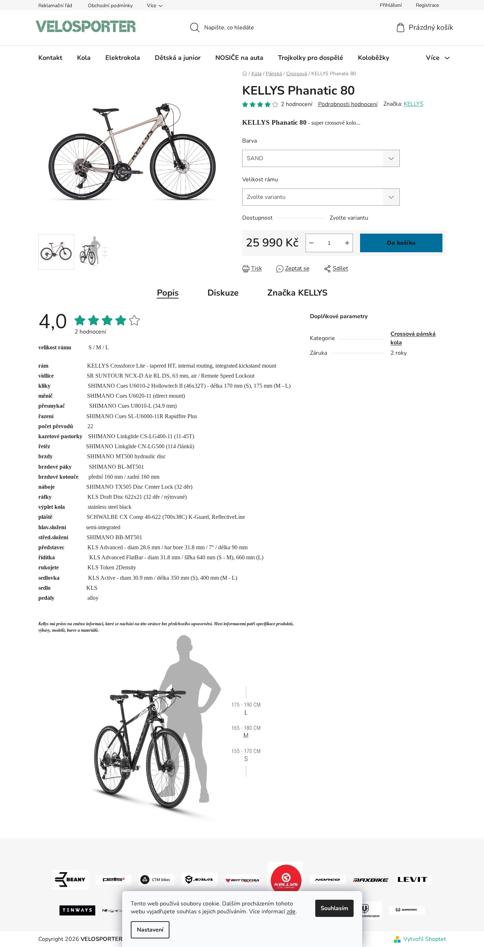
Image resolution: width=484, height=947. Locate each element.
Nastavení (150, 930)
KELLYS (413, 104)
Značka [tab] (297, 292)
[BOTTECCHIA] (242, 879)
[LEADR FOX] (120, 910)
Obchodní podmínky (110, 5)
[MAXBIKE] (371, 880)
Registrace (427, 5)
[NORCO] (328, 879)
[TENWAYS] (77, 910)
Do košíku (401, 243)
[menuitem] (50, 58)
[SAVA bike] (199, 879)
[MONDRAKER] (364, 910)
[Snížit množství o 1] (311, 243)
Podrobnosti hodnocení (348, 104)
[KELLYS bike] (285, 879)
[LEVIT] (414, 879)
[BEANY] (70, 879)
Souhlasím (334, 908)
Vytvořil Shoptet (424, 939)
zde (291, 911)
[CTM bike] (156, 879)
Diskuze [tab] (223, 292)
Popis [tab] (168, 292)
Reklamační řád (55, 5)
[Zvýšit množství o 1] (347, 243)
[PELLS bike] (113, 879)
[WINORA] (407, 910)
